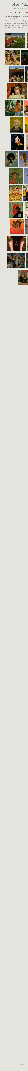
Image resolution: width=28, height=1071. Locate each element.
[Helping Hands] (17, 91)
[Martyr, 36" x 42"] (14, 108)
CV (25, 8)
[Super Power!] (15, 193)
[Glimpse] (16, 243)
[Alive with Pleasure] (11, 159)
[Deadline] (16, 176)
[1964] (17, 226)
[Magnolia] (17, 142)
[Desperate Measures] (15, 40)
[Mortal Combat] (12, 57)
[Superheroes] (16, 74)
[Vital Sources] (16, 125)
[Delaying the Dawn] (16, 210)
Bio (22, 8)
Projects (16, 8)
